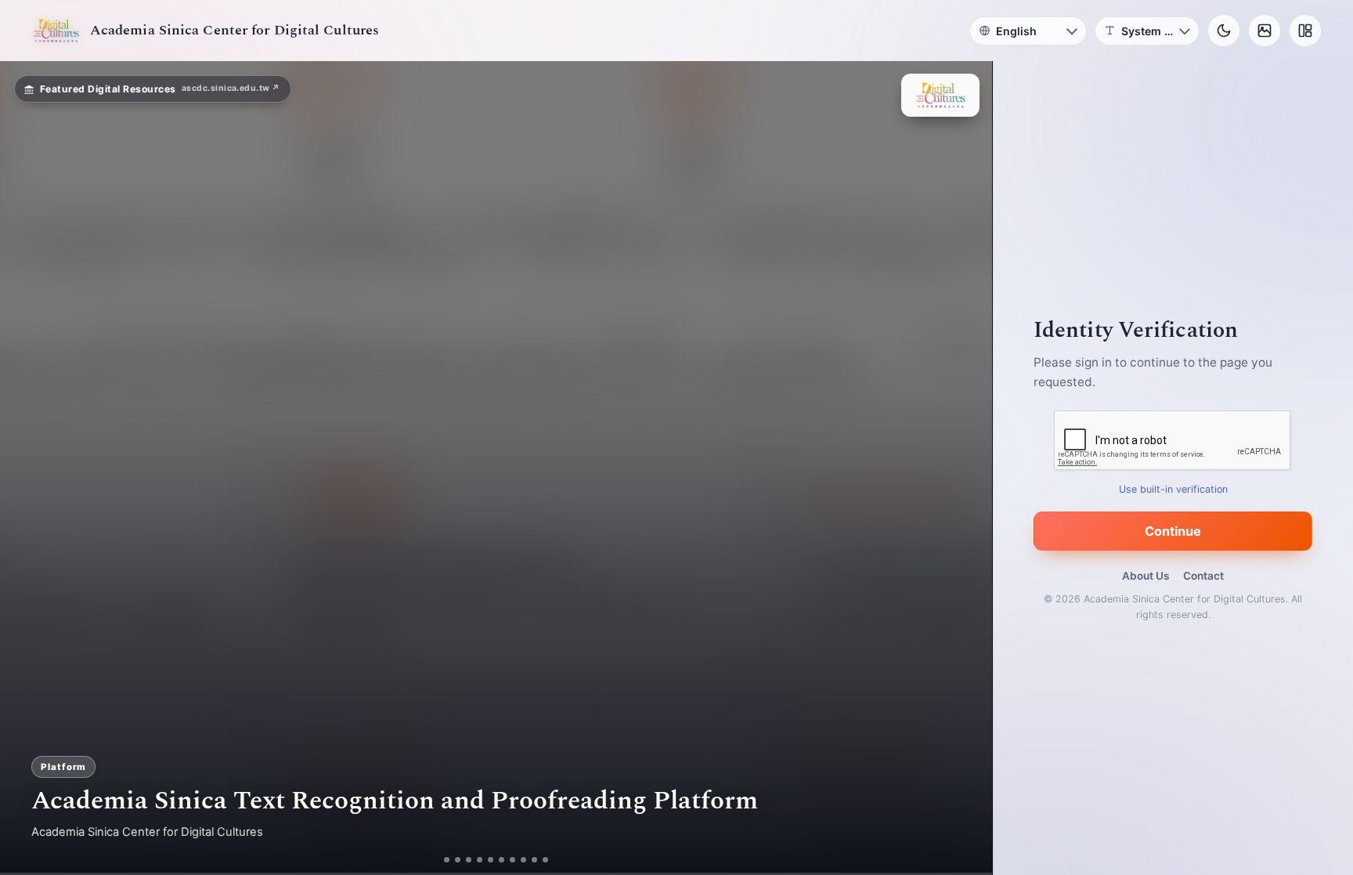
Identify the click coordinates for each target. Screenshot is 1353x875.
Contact (1203, 575)
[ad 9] (534, 859)
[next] (964, 468)
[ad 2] (457, 859)
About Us (1145, 575)
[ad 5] (490, 859)
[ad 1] (446, 859)
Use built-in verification (1173, 489)
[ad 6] (501, 859)
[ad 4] (479, 859)
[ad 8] (523, 859)
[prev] (28, 468)
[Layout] (1305, 30)
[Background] (1264, 30)
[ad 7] (512, 859)
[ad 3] (468, 859)
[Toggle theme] (1223, 30)
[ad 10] (545, 859)
